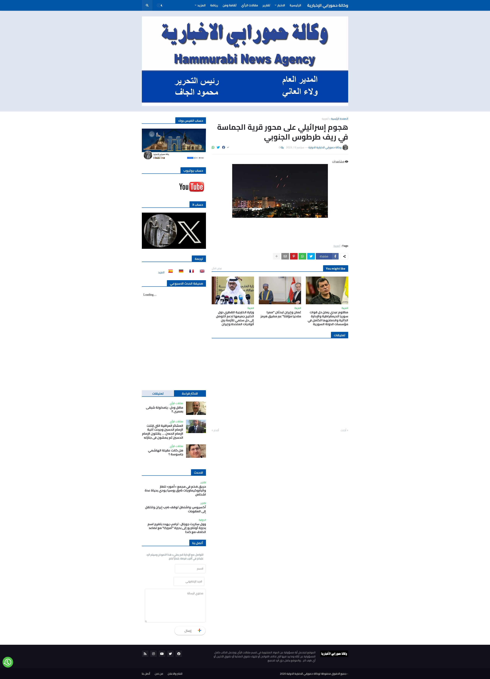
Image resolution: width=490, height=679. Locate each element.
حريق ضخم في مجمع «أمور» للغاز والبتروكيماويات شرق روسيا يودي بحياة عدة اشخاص (175, 490)
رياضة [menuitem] (214, 5)
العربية (325, 118)
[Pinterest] (294, 256)
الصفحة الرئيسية (339, 118)
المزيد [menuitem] (201, 5)
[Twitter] (218, 147)
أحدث (343, 430)
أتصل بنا (146, 673)
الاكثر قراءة (190, 393)
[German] (180, 272)
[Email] (285, 256)
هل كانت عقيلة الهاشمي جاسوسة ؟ (165, 452)
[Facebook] (223, 147)
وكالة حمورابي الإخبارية (327, 5)
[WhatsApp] (213, 147)
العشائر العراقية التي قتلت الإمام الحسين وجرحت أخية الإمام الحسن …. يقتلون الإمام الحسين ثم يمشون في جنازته (162, 432)
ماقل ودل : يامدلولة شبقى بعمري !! (164, 410)
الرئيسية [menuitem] (295, 5)
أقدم (216, 430)
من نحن (159, 673)
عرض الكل (217, 268)
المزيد (161, 272)
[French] (190, 272)
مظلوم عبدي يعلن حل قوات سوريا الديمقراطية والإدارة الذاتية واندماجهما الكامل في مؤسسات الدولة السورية (328, 318)
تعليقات (158, 393)
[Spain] (169, 272)
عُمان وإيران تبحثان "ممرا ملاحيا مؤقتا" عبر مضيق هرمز (281, 314)
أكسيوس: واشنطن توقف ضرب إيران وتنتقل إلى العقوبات (175, 509)
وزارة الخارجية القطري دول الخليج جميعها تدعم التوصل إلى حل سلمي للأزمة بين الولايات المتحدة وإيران (235, 318)
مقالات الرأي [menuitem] (249, 5)
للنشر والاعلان (175, 673)
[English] (201, 272)
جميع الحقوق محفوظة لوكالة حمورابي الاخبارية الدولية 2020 (313, 673)
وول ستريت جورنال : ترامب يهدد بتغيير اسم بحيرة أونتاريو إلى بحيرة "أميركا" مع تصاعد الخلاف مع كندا (177, 528)
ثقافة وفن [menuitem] (230, 5)
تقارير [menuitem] (266, 5)
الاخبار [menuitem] (281, 5)
